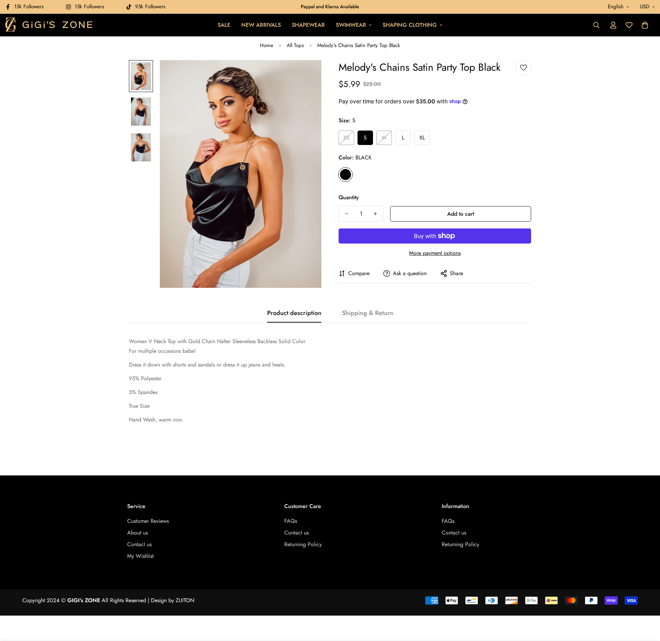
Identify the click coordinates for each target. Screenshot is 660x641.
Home (266, 45)
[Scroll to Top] (646, 603)
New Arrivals (261, 25)
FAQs (290, 521)
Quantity (349, 197)
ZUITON (185, 600)
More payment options (435, 253)
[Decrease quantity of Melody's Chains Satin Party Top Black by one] (346, 213)
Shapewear (308, 25)
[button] (645, 25)
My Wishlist (140, 556)
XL (422, 138)
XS (346, 138)
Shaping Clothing (410, 25)
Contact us (139, 544)
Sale (224, 25)
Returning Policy (303, 544)
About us (137, 533)
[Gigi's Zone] (49, 25)
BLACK (345, 174)
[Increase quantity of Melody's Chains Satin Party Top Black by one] (375, 213)
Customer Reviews (148, 521)
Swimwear (351, 25)
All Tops (295, 45)
